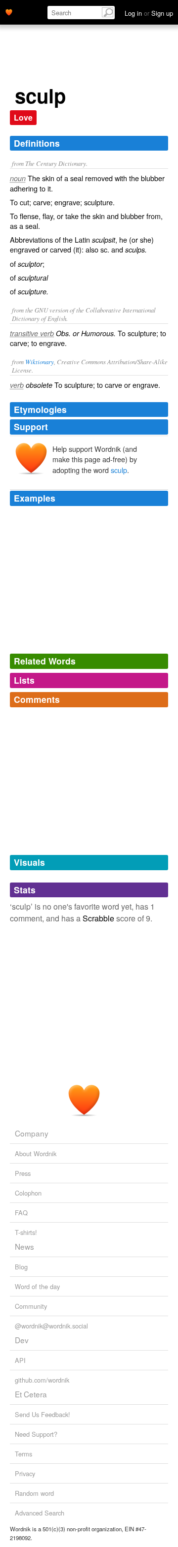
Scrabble (98, 918)
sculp (119, 470)
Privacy (25, 1473)
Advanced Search (39, 1512)
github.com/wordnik (42, 1380)
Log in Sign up (149, 13)
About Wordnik (35, 1153)
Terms (23, 1453)
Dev (22, 1339)
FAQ (21, 1212)
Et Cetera (31, 1394)
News (24, 1246)
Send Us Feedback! (42, 1414)
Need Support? (36, 1434)
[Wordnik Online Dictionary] (9, 11)
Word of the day (37, 1286)
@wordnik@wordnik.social (51, 1325)
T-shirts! (26, 1232)
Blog (21, 1266)
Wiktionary (39, 361)
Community (31, 1306)
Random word (34, 1493)
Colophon (28, 1193)
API (20, 1360)
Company (31, 1133)
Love (23, 117)
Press (23, 1173)
